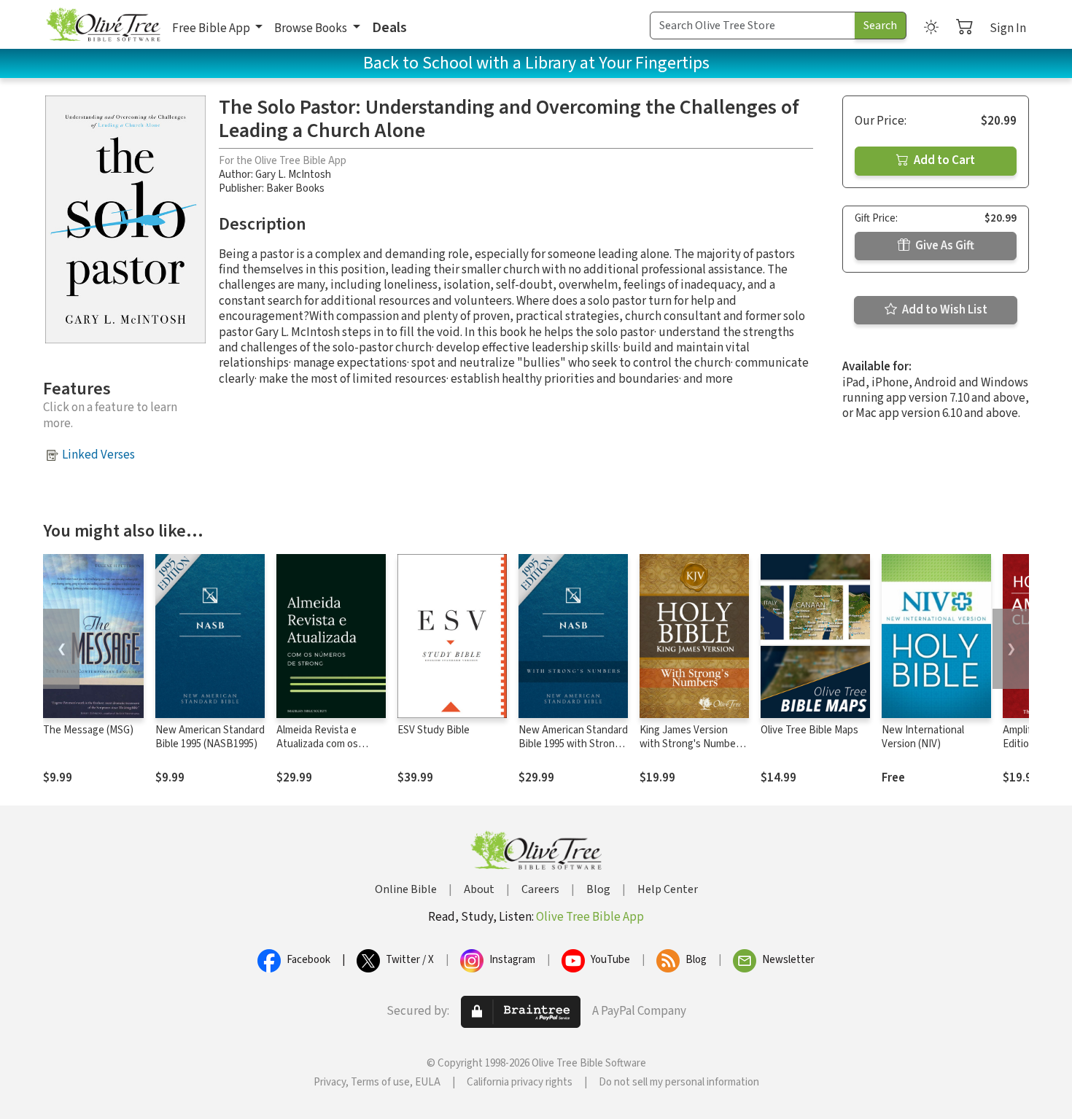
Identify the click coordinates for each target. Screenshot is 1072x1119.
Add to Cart (943, 160)
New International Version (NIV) (923, 737)
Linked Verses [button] (98, 455)
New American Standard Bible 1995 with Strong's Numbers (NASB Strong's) (573, 750)
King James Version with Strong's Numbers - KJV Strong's (692, 743)
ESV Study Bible (433, 730)
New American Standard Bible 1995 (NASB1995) (210, 737)
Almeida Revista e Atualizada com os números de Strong (320, 743)
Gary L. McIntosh (293, 174)
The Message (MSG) (88, 730)
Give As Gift (943, 245)
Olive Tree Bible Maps (809, 730)
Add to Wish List (943, 310)
